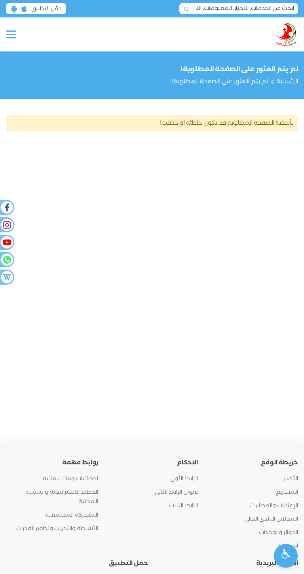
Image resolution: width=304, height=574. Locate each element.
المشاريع (287, 492)
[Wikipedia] (6, 277)
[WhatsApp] (6, 259)
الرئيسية (287, 81)
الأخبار (291, 479)
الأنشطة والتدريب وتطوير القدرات (57, 529)
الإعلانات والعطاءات (273, 506)
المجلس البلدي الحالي (271, 519)
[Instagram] (6, 225)
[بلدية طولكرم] (286, 34)
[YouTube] (6, 242)
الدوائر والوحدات (278, 532)
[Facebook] (6, 207)
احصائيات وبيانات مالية (70, 479)
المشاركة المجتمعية (71, 515)
